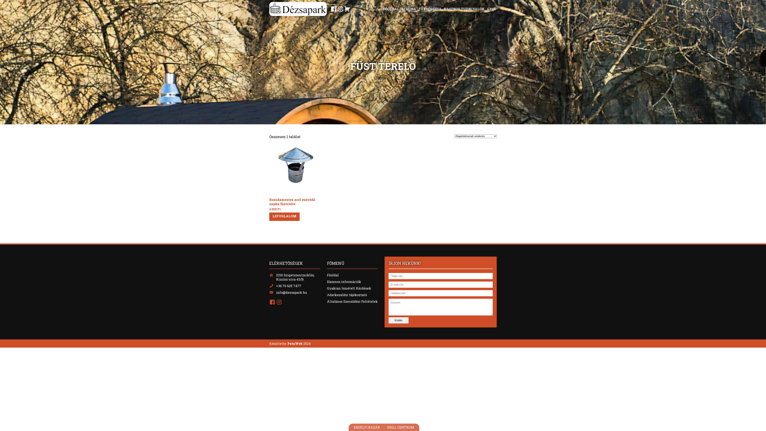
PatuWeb (294, 343)
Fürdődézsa (430, 9)
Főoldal (391, 9)
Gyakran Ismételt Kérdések (349, 288)
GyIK (491, 9)
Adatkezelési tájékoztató (347, 295)
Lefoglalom (284, 216)
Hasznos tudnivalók (464, 9)
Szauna (409, 9)
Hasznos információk (344, 282)
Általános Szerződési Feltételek (352, 301)
